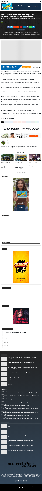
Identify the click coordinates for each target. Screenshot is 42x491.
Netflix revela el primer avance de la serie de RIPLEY (30, 128)
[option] (7, 161)
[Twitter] (18, 481)
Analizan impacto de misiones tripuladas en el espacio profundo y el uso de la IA (34, 165)
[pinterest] (21, 27)
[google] (14, 27)
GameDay (31, 486)
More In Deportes (20, 152)
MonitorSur (23, 488)
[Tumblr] (24, 481)
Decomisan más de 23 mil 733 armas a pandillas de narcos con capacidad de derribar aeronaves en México (21, 34)
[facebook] (8, 27)
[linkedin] (24, 27)
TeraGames (19, 488)
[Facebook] (16, 481)
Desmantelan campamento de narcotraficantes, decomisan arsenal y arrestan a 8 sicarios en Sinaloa (21, 32)
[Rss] (26, 481)
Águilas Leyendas (11, 141)
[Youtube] (21, 481)
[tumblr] (27, 27)
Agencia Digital (14, 488)
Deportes (5, 12)
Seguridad (11, 160)
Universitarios (38, 160)
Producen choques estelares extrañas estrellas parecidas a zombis (11, 129)
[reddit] (17, 27)
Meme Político (28, 488)
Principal (7, 160)
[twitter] (11, 27)
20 (9, 426)
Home (2, 12)
